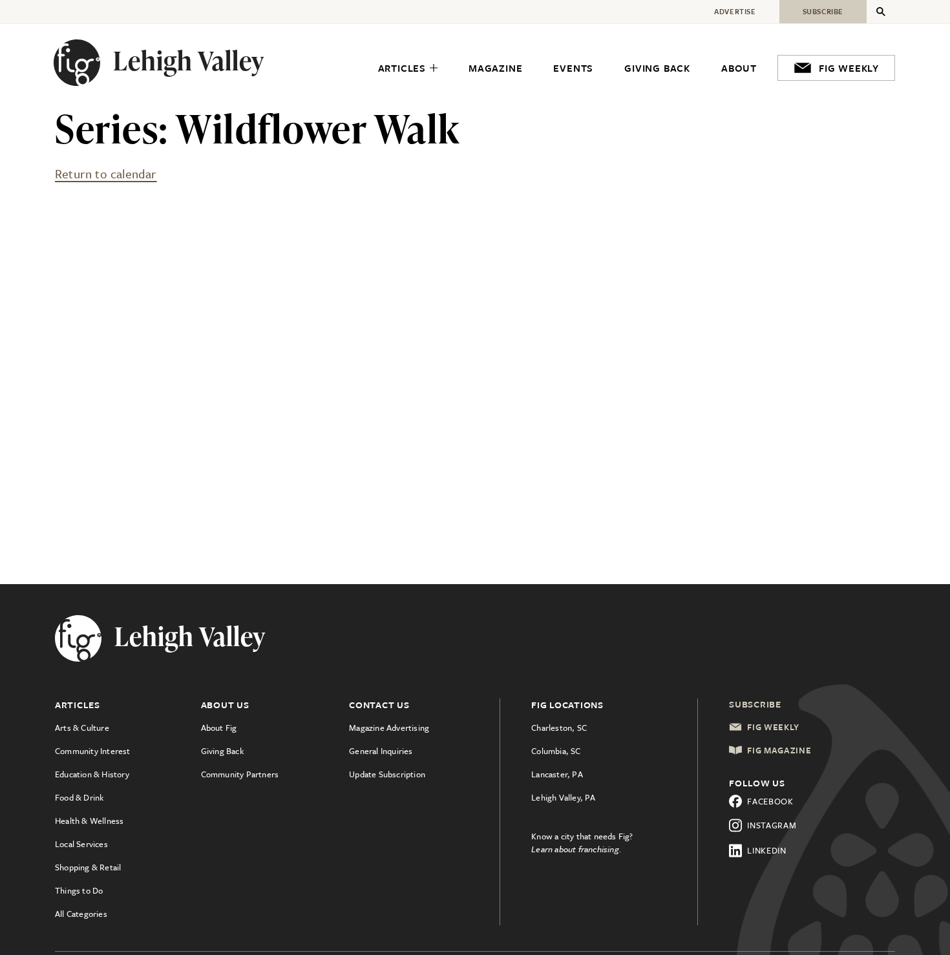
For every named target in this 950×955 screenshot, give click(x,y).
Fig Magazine (779, 750)
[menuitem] (408, 68)
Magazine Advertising (389, 727)
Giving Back (222, 750)
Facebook (770, 801)
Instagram (771, 825)
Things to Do (79, 890)
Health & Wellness (89, 820)
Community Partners (240, 774)
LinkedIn (766, 850)
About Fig (219, 727)
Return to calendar (106, 173)
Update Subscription (387, 774)
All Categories (81, 913)
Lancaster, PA (557, 774)
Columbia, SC (555, 750)
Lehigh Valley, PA (563, 797)
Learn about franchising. (576, 849)
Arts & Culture (82, 727)
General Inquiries (380, 750)
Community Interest (93, 750)
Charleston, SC (559, 727)
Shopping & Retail (88, 867)
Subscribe (755, 704)
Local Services (81, 843)
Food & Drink (79, 797)
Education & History (92, 774)
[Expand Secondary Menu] (881, 11)
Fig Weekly (773, 726)
